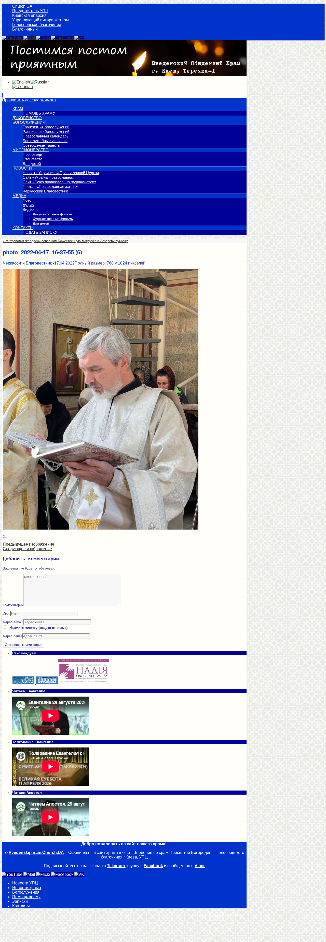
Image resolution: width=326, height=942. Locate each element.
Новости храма (26, 887)
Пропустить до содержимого (29, 100)
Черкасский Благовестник (27, 263)
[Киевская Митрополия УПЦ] (24, 683)
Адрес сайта (12, 636)
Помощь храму (26, 897)
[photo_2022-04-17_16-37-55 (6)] (100, 528)
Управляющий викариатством (40, 20)
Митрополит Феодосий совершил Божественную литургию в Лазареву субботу (65, 241)
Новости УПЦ (25, 883)
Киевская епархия (29, 15)
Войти (235, 915)
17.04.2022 (64, 263)
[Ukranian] (22, 87)
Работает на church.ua (211, 915)
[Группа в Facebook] (62, 38)
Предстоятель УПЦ (30, 11)
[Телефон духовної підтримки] (83, 683)
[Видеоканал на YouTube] (12, 38)
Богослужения (25, 892)
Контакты (21, 906)
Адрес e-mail (12, 622)
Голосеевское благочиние (36, 24)
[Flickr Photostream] (43, 38)
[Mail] (29, 38)
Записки (20, 901)
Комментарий (13, 605)
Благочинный (25, 29)
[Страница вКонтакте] (79, 38)
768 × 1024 (117, 263)
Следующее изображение (27, 549)
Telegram (116, 866)
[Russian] (40, 82)
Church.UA (22, 6)
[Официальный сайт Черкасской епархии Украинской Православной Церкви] (47, 683)
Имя (6, 613)
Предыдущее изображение (28, 544)
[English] (21, 82)
